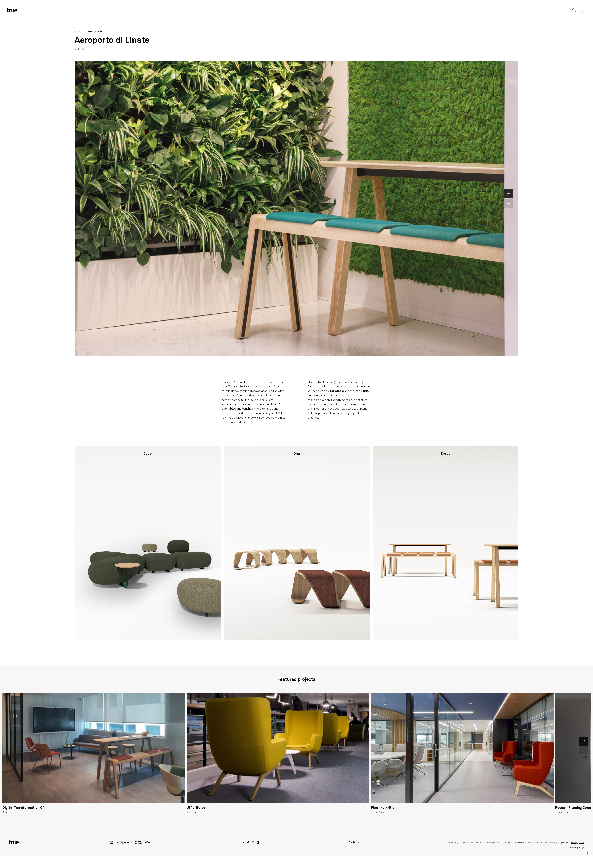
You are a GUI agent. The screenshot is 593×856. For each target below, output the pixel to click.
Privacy (574, 843)
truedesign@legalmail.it (558, 843)
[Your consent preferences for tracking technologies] (588, 853)
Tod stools (337, 391)
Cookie (581, 843)
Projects (296, 12)
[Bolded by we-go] (577, 848)
